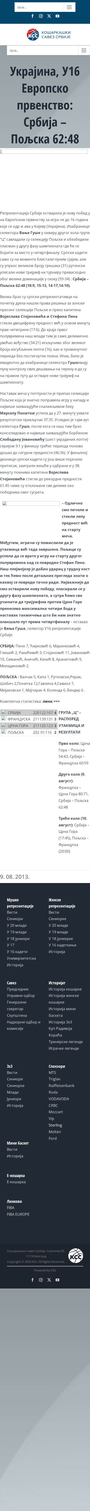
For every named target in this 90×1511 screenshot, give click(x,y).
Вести (12, 912)
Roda (53, 1092)
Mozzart (56, 1111)
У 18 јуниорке (61, 938)
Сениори (15, 918)
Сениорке (57, 918)
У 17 (10, 945)
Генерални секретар (16, 1005)
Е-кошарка (16, 1181)
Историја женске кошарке (64, 999)
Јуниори (14, 1098)
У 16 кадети (17, 951)
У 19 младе (58, 931)
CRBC (53, 1105)
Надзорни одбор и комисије (23, 1025)
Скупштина (17, 1015)
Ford (53, 1138)
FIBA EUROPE (18, 1214)
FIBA (10, 1207)
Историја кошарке (65, 989)
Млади (13, 1092)
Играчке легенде (64, 1048)
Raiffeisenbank (61, 1085)
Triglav (54, 1078)
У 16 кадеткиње (62, 945)
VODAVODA (59, 1098)
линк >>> (51, 701)
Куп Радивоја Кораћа (60, 1032)
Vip (51, 1118)
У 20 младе (58, 925)
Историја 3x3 (60, 1022)
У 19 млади (17, 931)
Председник (18, 989)
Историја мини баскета (62, 1012)
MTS (52, 1072)
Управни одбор (21, 995)
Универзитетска (21, 958)
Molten (55, 1131)
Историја (15, 964)
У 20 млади (17, 925)
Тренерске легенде (66, 1041)
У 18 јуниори (18, 938)
